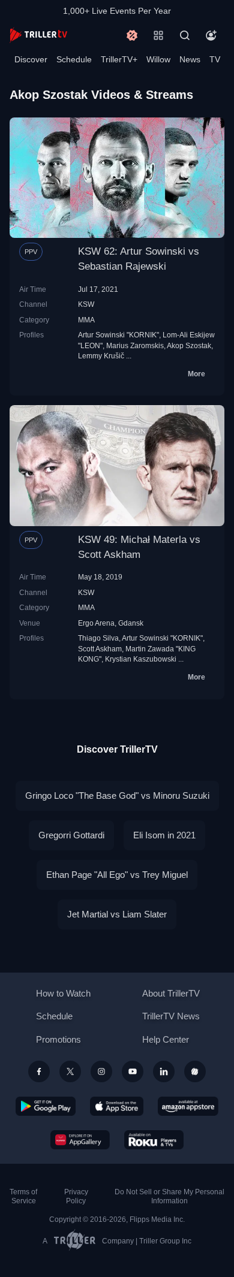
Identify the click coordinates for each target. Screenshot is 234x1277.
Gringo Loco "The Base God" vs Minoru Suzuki (117, 795)
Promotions (58, 1039)
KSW (86, 304)
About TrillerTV (171, 993)
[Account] (211, 35)
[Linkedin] (164, 1071)
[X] (70, 1071)
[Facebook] (39, 1071)
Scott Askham (100, 649)
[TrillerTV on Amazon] (188, 1106)
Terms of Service (23, 1196)
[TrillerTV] (38, 35)
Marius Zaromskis (135, 345)
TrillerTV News (171, 1016)
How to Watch (63, 993)
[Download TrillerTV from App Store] (116, 1106)
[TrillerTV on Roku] (154, 1139)
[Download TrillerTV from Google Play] (46, 1106)
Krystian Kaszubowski (140, 659)
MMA (86, 320)
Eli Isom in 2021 (164, 835)
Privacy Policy (76, 1196)
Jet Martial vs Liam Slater (117, 914)
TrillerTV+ (119, 59)
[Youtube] (132, 1071)
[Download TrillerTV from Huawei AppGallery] (80, 1139)
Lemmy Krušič (101, 356)
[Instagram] (101, 1071)
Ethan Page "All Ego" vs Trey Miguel (117, 875)
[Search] (185, 35)
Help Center (165, 1039)
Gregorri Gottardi (71, 835)
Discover (30, 59)
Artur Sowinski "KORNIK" (118, 335)
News (189, 59)
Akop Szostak (189, 345)
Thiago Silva (98, 638)
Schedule (74, 59)
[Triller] (195, 1071)
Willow (158, 59)
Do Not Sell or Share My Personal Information (169, 1196)
